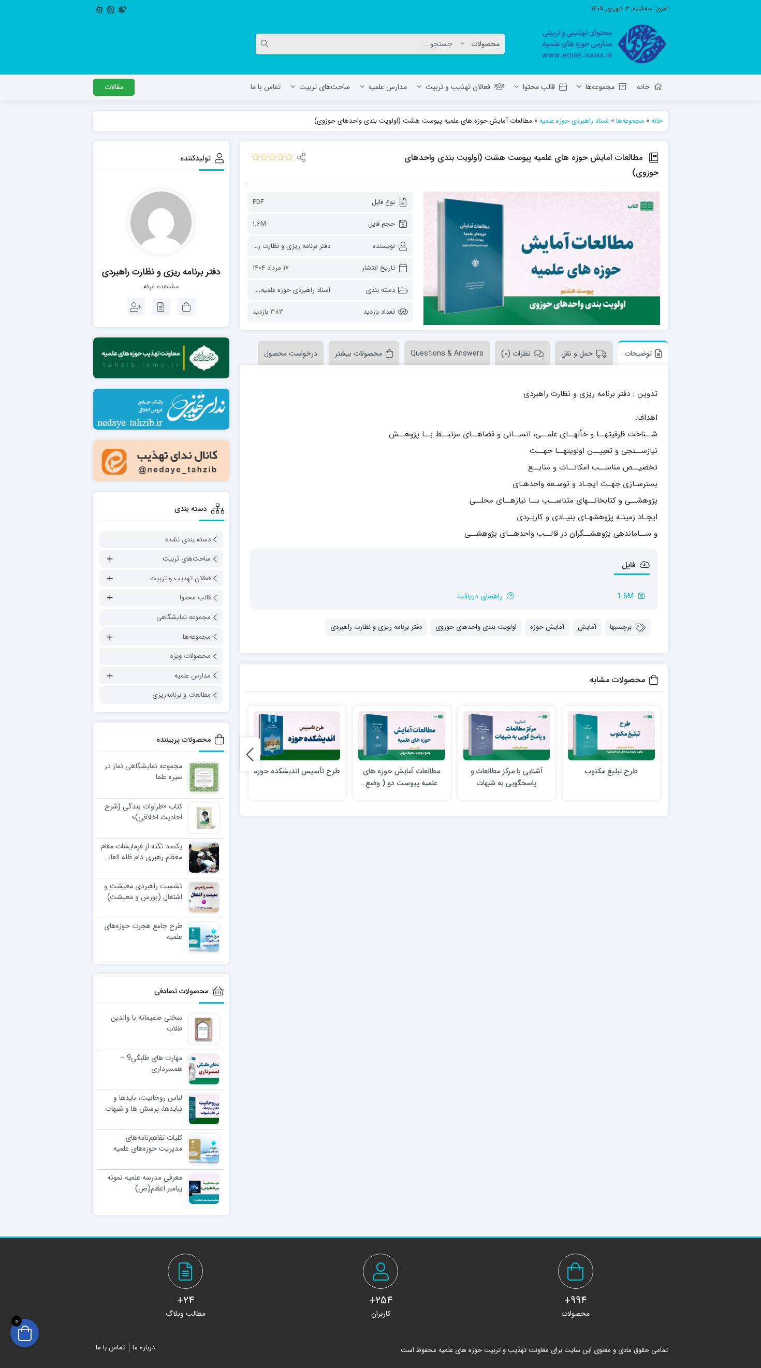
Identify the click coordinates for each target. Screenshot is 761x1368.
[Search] (266, 44)
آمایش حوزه (547, 627)
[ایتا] (111, 9)
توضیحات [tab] (638, 353)
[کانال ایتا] (161, 460)
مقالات (114, 87)
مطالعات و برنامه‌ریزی (181, 694)
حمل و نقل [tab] (577, 353)
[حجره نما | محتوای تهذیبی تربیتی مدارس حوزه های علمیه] (600, 44)
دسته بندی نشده (188, 539)
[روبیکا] (122, 9)
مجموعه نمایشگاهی (183, 617)
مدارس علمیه (388, 87)
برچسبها (621, 627)
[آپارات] (99, 9)
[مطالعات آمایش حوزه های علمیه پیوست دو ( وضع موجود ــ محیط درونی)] (401, 735)
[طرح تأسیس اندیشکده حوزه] (297, 735)
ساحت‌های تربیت (324, 87)
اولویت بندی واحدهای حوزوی (476, 627)
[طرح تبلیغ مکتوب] (611, 735)
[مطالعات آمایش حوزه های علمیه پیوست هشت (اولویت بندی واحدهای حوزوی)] (541, 258)
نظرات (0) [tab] (516, 353)
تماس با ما (266, 87)
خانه (643, 87)
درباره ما (144, 1347)
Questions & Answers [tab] (447, 353)
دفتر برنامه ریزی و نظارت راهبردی (284, 246)
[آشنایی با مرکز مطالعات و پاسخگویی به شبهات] (506, 735)
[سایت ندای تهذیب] (161, 409)
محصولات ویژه (190, 656)
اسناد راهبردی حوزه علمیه (574, 120)
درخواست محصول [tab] (290, 353)
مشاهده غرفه (161, 287)
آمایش (587, 627)
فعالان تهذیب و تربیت (458, 87)
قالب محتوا (539, 87)
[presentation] (250, 754)
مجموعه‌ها (600, 87)
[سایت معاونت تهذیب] (161, 357)
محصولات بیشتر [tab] (358, 353)
